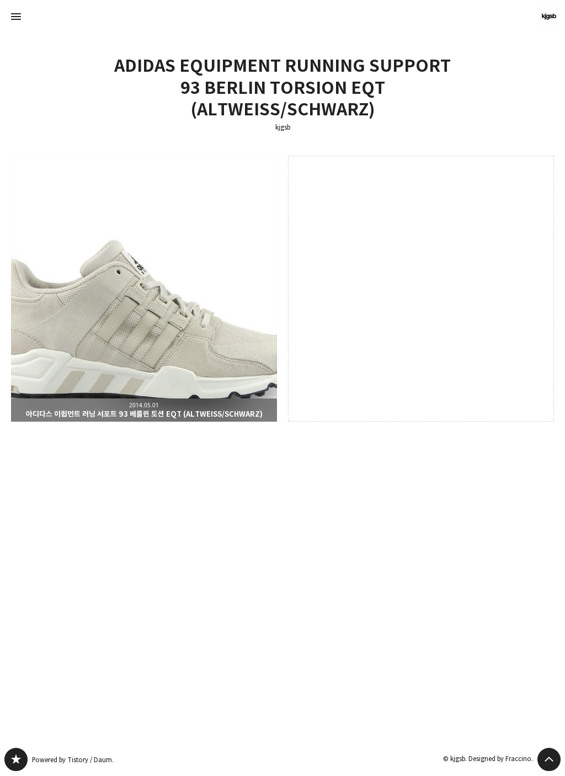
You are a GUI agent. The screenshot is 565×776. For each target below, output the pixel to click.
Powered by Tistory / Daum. (73, 760)
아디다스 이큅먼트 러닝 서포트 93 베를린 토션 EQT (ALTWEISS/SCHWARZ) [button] (144, 289)
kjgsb (282, 127)
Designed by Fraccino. (500, 758)
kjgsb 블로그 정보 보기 (549, 16)
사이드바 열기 (16, 16)
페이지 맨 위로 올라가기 (549, 759)
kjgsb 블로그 (16, 759)
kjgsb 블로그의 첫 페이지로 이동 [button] (282, 16)
